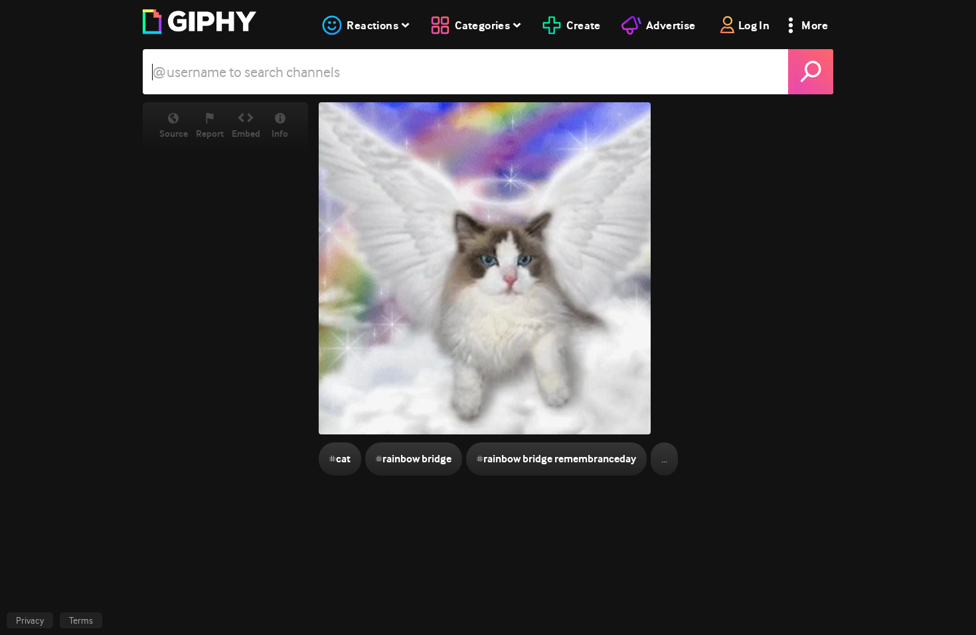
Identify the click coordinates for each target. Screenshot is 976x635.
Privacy (30, 620)
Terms (81, 620)
